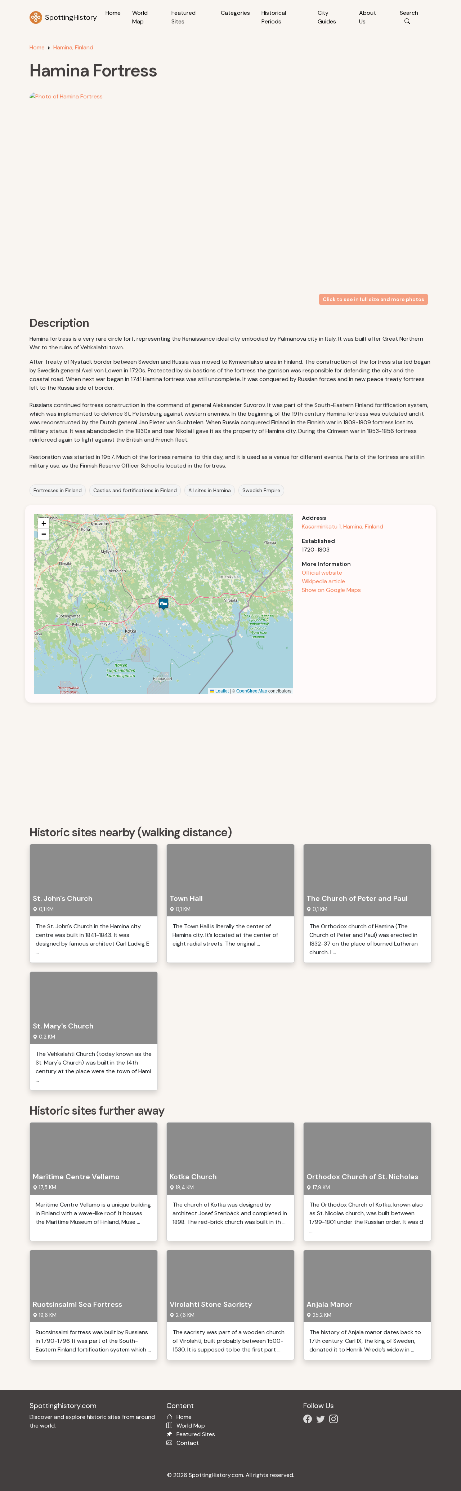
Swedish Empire (261, 490)
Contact (187, 1443)
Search (409, 13)
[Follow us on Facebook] (309, 1420)
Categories (235, 13)
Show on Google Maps (331, 590)
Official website (322, 572)
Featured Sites (183, 17)
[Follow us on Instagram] (335, 1420)
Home (113, 13)
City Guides (327, 17)
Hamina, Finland (73, 47)
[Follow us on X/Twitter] (322, 1420)
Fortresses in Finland (57, 490)
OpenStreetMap (251, 690)
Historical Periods (273, 17)
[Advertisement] (235, 761)
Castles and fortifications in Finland (135, 490)
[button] (163, 604)
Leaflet (221, 690)
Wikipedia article (323, 581)
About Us (367, 17)
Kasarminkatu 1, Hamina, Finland (342, 526)
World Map (140, 17)
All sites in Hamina (209, 490)
